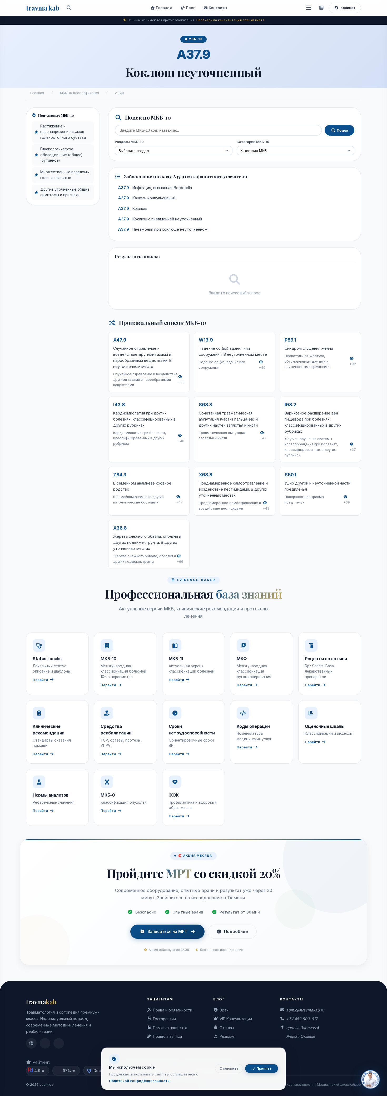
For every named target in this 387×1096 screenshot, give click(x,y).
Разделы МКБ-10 (129, 142)
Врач (224, 1010)
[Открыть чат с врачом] (370, 1079)
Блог (190, 8)
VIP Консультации (236, 1018)
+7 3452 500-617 (301, 1018)
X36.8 (120, 528)
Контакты (217, 8)
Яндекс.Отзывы (300, 1036)
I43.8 (119, 404)
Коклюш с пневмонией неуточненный (160, 219)
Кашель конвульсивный (146, 198)
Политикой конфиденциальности (139, 1081)
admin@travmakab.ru (305, 1010)
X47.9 (119, 340)
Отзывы (227, 1027)
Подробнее (236, 931)
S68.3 (205, 404)
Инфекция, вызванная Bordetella (155, 187)
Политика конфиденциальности (287, 1085)
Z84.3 (119, 474)
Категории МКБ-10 (253, 142)
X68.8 (205, 474)
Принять (264, 1068)
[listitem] (31, 1043)
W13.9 (206, 340)
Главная (163, 8)
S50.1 (290, 474)
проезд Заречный (302, 1027)
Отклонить (229, 1068)
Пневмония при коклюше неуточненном (162, 229)
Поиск (342, 130)
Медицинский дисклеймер (339, 1085)
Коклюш (132, 208)
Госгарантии (164, 1018)
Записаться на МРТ (167, 931)
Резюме (227, 1036)
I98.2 (290, 404)
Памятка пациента (170, 1027)
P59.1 (290, 340)
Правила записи (167, 1036)
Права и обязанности (172, 1010)
